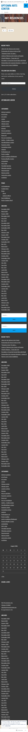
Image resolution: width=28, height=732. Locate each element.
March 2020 (4, 211)
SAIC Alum (4, 163)
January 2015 (4, 305)
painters (3, 149)
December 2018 (5, 223)
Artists (3, 119)
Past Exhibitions (5, 198)
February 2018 (5, 232)
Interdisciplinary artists (7, 142)
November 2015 (5, 281)
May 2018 (3, 230)
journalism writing (6, 147)
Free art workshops (6, 138)
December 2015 (5, 279)
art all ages (4, 114)
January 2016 (4, 277)
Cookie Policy (7, 725)
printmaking (4, 161)
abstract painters (5, 112)
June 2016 (4, 265)
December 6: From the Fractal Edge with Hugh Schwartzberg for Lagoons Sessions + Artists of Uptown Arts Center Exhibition (14, 63)
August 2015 (4, 288)
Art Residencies (5, 186)
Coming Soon (4, 188)
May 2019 (3, 221)
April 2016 (4, 270)
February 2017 (5, 249)
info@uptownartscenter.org (8, 607)
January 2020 (4, 214)
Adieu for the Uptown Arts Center (10, 49)
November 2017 (5, 237)
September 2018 (5, 228)
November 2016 (5, 253)
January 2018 (4, 235)
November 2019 (5, 216)
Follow (14, 89)
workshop (4, 177)
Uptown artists (5, 173)
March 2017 (4, 246)
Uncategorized (5, 170)
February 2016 (5, 274)
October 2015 (4, 284)
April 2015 (4, 298)
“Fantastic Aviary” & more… (8, 53)
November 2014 (5, 307)
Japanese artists (5, 145)
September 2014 (5, 309)
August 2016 (4, 260)
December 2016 (5, 251)
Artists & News (7, 195)
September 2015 (5, 286)
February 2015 (5, 302)
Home (3, 191)
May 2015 (3, 295)
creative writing (5, 126)
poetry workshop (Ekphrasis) (9, 156)
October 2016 (4, 256)
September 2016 (5, 258)
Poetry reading (5, 154)
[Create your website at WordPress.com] (14, 2)
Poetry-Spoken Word (7, 200)
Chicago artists (5, 121)
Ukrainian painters (6, 168)
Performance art (5, 152)
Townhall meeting (6, 166)
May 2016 (3, 267)
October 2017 (4, 239)
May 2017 (3, 244)
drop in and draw (5, 131)
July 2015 (3, 291)
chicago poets (5, 124)
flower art (4, 135)
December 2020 (5, 209)
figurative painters (6, 133)
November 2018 (5, 225)
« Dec (2, 576)
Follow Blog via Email (8, 71)
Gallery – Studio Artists (7, 140)
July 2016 (3, 263)
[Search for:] (10, 12)
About (4, 193)
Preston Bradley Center (7, 159)
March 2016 (4, 272)
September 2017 (5, 242)
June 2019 (4, 218)
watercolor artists (6, 175)
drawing (3, 128)
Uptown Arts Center (9, 7)
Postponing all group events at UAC (11, 51)
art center (4, 116)
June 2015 (4, 293)
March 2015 (4, 300)
